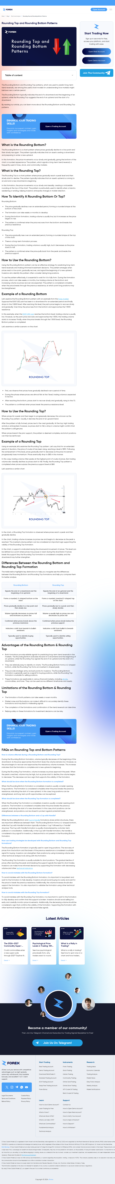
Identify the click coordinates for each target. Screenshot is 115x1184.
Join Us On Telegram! (57, 1043)
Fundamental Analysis (46, 1127)
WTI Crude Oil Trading (70, 1089)
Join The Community (94, 72)
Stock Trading (67, 1070)
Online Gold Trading (69, 1082)
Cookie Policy (25, 1095)
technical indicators (25, 868)
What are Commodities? (47, 1124)
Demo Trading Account (46, 1070)
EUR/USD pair (28, 314)
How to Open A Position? (71, 1120)
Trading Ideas (91, 1066)
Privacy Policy (25, 1101)
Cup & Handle (34, 820)
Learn (41, 1100)
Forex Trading (67, 1066)
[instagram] (12, 1087)
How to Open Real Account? (72, 1112)
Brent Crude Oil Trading (70, 1093)
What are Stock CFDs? (46, 1116)
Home (3, 16)
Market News (91, 1078)
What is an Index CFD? (46, 1120)
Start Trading (44, 1062)
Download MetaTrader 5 (47, 1074)
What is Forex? (44, 1112)
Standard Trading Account (47, 1078)
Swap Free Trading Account (48, 1085)
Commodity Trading (69, 1078)
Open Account (99, 9)
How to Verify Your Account (72, 1116)
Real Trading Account (46, 1066)
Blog (8, 16)
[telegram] (16, 1087)
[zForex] (8, 9)
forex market (63, 299)
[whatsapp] (21, 1087)
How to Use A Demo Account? (49, 1105)
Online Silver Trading (69, 1085)
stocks (65, 679)
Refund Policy (6, 1101)
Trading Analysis (92, 1074)
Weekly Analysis (92, 1085)
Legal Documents (7, 1095)
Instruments (68, 1062)
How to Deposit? (68, 1124)
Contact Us (67, 1105)
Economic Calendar (93, 1070)
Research (90, 1062)
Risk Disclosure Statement (29, 1155)
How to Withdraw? (69, 1127)
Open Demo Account (96, 60)
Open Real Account (96, 52)
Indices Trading (68, 1074)
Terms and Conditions (8, 1098)
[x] (7, 1087)
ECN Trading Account (46, 1082)
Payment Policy (26, 1098)
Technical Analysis (16, 16)
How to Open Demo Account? (73, 1108)
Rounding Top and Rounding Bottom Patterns (35, 16)
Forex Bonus (43, 1089)
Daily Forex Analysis (93, 1082)
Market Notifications (93, 1089)
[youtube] (26, 1087)
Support (66, 1100)
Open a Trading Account (55, 126)
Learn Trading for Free (46, 1108)
